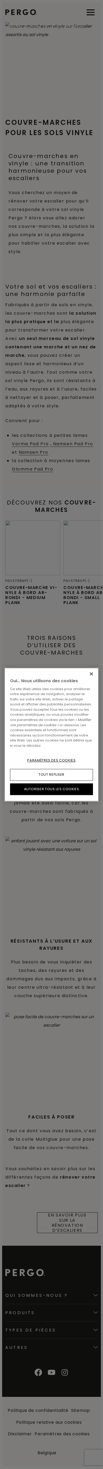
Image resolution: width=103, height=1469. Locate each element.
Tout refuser (51, 774)
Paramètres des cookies (51, 760)
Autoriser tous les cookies (51, 789)
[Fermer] (91, 674)
